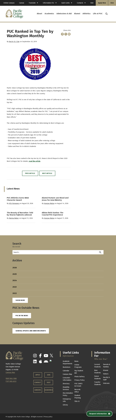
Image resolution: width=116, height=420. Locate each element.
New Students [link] (97, 371)
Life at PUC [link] (98, 13)
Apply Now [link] (102, 3)
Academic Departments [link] (67, 362)
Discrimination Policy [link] (68, 394)
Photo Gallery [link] (79, 377)
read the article (34, 161)
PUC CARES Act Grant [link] (78, 385)
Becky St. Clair (14, 42)
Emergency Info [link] (67, 400)
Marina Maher (14, 218)
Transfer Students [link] (97, 383)
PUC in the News (22, 316)
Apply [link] (37, 375)
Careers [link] (37, 390)
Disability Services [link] (66, 388)
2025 (14, 274)
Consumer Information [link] (67, 379)
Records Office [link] (77, 391)
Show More (20, 300)
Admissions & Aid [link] (64, 13)
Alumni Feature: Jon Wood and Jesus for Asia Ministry (55, 199)
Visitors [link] (105, 374)
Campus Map (10, 372)
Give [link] (112, 3)
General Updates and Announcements (31, 331)
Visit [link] (91, 3)
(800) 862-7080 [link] (11, 378)
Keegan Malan (49, 203)
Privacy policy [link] (48, 417)
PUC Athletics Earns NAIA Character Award (18, 199)
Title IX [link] (77, 401)
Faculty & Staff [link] (106, 378)
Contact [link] (37, 382)
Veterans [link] (106, 383)
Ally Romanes (14, 203)
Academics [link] (49, 13)
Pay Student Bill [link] (78, 372)
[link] (33, 3)
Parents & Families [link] (106, 365)
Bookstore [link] (66, 367)
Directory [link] (66, 384)
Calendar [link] (66, 371)
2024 (14, 280)
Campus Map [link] (67, 374)
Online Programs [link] (78, 366)
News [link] (76, 361)
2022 (14, 293)
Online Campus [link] (9, 3)
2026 (14, 267)
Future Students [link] (97, 377)
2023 (14, 287)
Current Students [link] (97, 365)
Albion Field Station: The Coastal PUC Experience (52, 213)
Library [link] (65, 405)
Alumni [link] (77, 13)
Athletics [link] (87, 13)
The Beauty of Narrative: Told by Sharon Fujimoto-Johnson (20, 213)
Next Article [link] (47, 173)
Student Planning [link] (77, 396)
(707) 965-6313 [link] (11, 381)
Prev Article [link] (30, 173)
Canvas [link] (21, 3)
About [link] (39, 13)
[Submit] (100, 252)
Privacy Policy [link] (79, 380)
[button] (106, 14)
